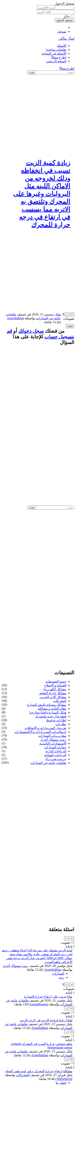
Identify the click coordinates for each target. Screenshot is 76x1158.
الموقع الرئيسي (56, 61)
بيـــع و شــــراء (55, 759)
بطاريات (60, 724)
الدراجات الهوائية (55, 755)
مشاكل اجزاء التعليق (52, 693)
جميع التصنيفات (55, 681)
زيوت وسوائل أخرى (53, 739)
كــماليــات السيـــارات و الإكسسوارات (40, 732)
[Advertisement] (38, 114)
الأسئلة (61, 45)
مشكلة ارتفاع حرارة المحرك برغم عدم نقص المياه (38, 1071)
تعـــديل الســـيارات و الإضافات (45, 728)
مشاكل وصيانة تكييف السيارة (46, 704)
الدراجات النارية (55, 751)
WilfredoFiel (64, 1079)
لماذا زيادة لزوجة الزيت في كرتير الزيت (46, 1020)
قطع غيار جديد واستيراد (50, 716)
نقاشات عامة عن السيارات (48, 763)
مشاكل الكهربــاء (54, 689)
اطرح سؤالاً (58, 57)
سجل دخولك (31, 331)
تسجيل (61, 31)
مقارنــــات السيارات (52, 735)
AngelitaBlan (52, 969)
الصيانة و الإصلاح (55, 685)
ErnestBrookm (39, 1004)
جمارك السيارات (55, 747)
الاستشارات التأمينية (52, 743)
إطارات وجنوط (56, 720)
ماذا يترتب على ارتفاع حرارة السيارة (48, 996)
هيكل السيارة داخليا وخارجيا (47, 712)
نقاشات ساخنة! (56, 49)
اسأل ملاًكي (66, 38)
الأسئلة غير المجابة (54, 53)
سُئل (58, 314)
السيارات (58, 973)
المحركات (59, 701)
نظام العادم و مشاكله (52, 708)
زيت (61, 977)
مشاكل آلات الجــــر (53, 697)
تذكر (67, 16)
